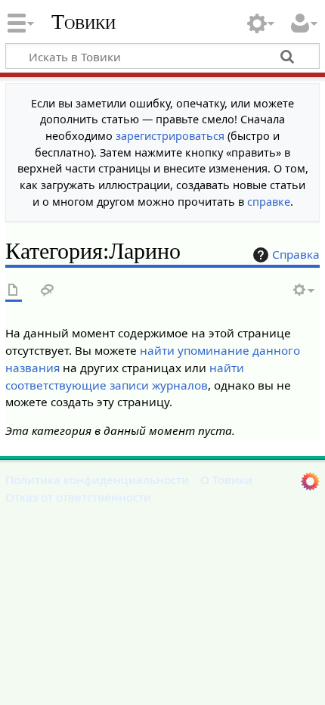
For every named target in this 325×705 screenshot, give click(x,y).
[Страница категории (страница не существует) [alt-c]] (13, 291)
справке (268, 201)
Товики (83, 22)
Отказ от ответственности (78, 497)
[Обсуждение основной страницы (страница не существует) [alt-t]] (47, 291)
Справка (296, 254)
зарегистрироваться (170, 136)
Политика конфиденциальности (97, 479)
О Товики (226, 479)
